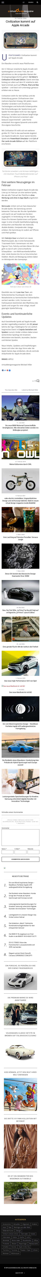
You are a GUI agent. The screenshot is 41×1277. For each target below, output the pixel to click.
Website (30, 849)
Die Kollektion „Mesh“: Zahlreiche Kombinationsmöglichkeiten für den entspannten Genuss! (22, 925)
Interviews (6, 1237)
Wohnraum (15, 1253)
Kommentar (5, 828)
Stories (13, 1247)
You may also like (11, 390)
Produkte (6, 1244)
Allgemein (25, 1224)
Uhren (35, 1250)
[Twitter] (5, 370)
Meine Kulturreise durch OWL (21, 464)
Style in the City (24, 1247)
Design (18, 1231)
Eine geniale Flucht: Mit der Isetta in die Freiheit (20, 647)
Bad (10, 1227)
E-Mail (17, 849)
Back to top (19, 1273)
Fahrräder (24, 1234)
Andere (34, 1224)
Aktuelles (16, 1224)
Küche (22, 1237)
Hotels (33, 1234)
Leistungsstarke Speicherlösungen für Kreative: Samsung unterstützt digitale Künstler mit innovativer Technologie (20, 799)
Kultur (15, 1237)
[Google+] (7, 370)
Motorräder (16, 1240)
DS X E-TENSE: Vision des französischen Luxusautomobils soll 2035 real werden (22, 944)
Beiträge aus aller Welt (22, 1227)
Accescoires (7, 1224)
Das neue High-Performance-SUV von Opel (20, 681)
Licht (28, 1237)
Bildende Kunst (8, 1231)
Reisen (14, 1244)
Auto (4, 1227)
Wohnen (6, 1253)
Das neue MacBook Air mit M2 (20, 692)
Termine (6, 1250)
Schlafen (6, 1247)
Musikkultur (27, 1240)
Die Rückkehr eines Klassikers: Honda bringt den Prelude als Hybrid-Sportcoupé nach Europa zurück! (20, 762)
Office (36, 1240)
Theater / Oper (25, 1250)
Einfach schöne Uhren (10, 1234)
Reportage (23, 1244)
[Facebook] (3, 370)
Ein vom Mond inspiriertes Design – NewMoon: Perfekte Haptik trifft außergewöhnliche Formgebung (20, 726)
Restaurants (33, 1244)
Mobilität (6, 1240)
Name (4, 849)
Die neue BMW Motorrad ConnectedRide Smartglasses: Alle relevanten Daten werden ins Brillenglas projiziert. (20, 427)
